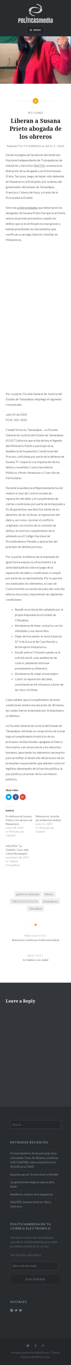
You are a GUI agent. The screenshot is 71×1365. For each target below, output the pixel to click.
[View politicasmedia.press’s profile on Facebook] (11, 1310)
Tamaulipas (35, 908)
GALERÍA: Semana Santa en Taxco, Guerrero (30, 1204)
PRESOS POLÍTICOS (25, 901)
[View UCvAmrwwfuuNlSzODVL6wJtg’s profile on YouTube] (20, 1310)
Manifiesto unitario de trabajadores (31, 1194)
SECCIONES (35, 112)
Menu (37, 29)
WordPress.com (40, 1356)
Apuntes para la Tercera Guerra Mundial (34, 1174)
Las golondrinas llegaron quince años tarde (32, 1184)
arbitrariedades (27, 207)
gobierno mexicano (27, 894)
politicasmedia (29, 146)
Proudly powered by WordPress (30, 1352)
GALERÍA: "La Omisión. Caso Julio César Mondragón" (17, 849)
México (49, 894)
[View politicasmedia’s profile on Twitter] (16, 1310)
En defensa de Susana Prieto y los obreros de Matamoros (19, 820)
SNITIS (39, 165)
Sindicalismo (50, 901)
